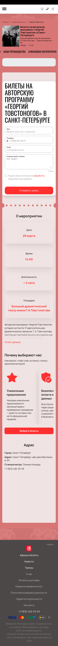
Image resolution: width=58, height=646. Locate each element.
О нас (29, 574)
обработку (39, 175)
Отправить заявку (29, 190)
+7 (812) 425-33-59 (14, 468)
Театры (29, 567)
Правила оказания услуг (29, 586)
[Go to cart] (53, 9)
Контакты (29, 605)
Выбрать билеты (29, 430)
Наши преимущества (14, 51)
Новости (29, 561)
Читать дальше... (13, 342)
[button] (8, 141)
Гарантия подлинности (29, 599)
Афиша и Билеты (29, 555)
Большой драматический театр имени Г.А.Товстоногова (35, 39)
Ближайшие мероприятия (42, 51)
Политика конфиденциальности (29, 592)
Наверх (50, 544)
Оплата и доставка (29, 580)
